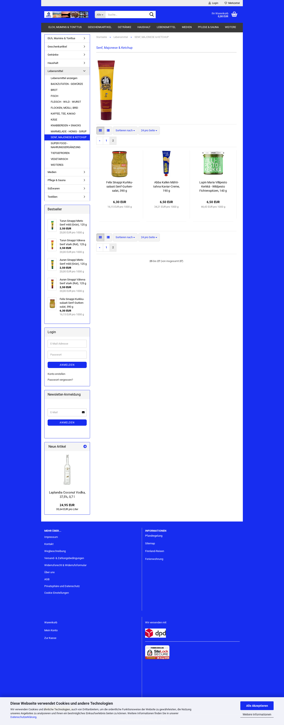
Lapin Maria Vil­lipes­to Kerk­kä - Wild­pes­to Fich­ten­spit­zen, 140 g (213, 186)
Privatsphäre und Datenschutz (62, 586)
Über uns (49, 572)
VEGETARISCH (59, 159)
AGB (46, 579)
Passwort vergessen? (60, 379)
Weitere (230, 27)
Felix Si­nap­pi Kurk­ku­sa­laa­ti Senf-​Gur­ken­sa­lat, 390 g (119, 186)
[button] (100, 131)
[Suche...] (152, 14)
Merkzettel (233, 3)
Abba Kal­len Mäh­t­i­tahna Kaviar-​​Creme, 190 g (166, 186)
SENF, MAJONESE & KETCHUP (68, 137)
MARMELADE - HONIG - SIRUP (68, 131)
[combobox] (125, 131)
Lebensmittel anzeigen (64, 78)
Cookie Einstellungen (56, 592)
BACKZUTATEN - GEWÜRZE (67, 83)
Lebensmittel (166, 27)
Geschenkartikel (100, 27)
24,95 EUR (67, 505)
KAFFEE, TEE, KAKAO (63, 113)
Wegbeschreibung (55, 551)
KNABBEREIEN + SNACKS (66, 125)
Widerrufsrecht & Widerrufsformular (65, 565)
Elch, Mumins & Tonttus (65, 27)
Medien (187, 27)
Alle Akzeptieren (257, 705)
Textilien (52, 196)
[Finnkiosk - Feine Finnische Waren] (66, 14)
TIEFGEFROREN (60, 153)
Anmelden (67, 364)
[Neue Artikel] (85, 446)
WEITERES (57, 164)
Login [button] (214, 3)
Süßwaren (54, 188)
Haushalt (144, 27)
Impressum (51, 537)
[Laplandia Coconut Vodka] (67, 469)
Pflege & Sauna (208, 27)
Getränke (124, 27)
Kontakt (48, 544)
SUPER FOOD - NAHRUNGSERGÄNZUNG (65, 145)
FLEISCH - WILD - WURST (66, 101)
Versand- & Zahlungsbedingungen (64, 558)
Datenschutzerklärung (23, 717)
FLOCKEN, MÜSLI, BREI (64, 107)
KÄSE (54, 119)
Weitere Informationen (257, 714)
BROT (54, 89)
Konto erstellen (56, 373)
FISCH (54, 95)
